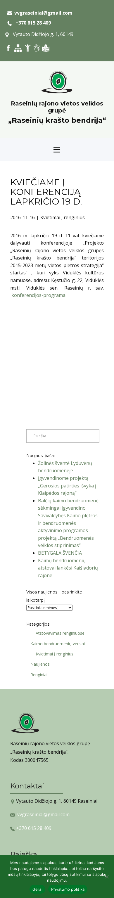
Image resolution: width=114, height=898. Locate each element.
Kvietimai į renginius (62, 217)
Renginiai (38, 674)
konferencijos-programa (38, 295)
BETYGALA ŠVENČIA (60, 553)
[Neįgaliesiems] (27, 48)
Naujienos (40, 664)
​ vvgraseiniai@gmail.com (42, 13)
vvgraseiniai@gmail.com (43, 814)
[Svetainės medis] (18, 48)
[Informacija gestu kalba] (37, 48)
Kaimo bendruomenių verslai (57, 643)
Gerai (37, 889)
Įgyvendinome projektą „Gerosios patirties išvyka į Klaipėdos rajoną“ (67, 485)
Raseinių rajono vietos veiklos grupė (57, 107)
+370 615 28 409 (31, 23)
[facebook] (8, 48)
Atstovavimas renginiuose (60, 633)
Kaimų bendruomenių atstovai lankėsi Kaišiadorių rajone (68, 568)
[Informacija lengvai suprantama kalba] (45, 48)
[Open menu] (56, 149)
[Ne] (107, 877)
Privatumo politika (68, 889)
